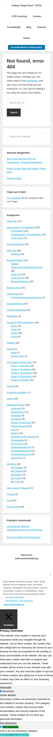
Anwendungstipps (15, 244)
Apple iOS (16, 274)
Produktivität (17, 231)
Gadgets (11, 343)
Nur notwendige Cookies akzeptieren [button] (19, 601)
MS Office (11, 464)
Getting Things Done (21, 422)
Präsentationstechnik (21, 447)
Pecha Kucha (17, 444)
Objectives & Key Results (23, 437)
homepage (32, 80)
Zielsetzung (16, 458)
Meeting (15, 433)
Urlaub (14, 336)
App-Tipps (12, 250)
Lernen (10, 399)
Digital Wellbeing (15, 304)
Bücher (14, 326)
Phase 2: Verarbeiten (21, 369)
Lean (13, 430)
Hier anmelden (14, 198)
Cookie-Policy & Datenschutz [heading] (18, 577)
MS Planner (16, 475)
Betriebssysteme (15, 260)
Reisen (14, 333)
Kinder (14, 329)
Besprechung (17, 412)
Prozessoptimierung (20, 454)
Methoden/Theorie (15, 405)
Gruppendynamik (19, 426)
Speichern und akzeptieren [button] (14, 735)
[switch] (1, 727)
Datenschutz (13, 294)
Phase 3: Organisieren (21, 373)
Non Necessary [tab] (8, 723)
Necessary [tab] (6, 687)
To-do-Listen (17, 238)
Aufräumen (16, 408)
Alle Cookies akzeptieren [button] (14, 597)
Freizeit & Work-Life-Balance (21, 322)
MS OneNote (17, 468)
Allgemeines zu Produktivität (20, 227)
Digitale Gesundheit (16, 310)
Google (10, 349)
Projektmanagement (20, 451)
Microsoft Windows (20, 281)
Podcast (11, 494)
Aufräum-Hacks (14, 178)
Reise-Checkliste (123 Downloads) (23, 537)
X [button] (50, 574)
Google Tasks (17, 356)
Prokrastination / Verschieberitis (26, 234)
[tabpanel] (26, 709)
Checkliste (16, 415)
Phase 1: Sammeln (20, 366)
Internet (10, 386)
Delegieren (16, 419)
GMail (14, 352)
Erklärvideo (12, 316)
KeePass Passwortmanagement (26, 297)
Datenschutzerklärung (14, 604)
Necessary (8, 691)
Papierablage (17, 440)
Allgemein (12, 221)
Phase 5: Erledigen (20, 380)
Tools (9, 500)
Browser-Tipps (14, 288)
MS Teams (16, 478)
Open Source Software (18, 488)
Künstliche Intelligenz (17, 392)
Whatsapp (16, 254)
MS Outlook (16, 471)
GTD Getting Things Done (19, 362)
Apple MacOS (17, 278)
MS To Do (15, 482)
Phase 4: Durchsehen (21, 376)
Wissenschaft (13, 507)
